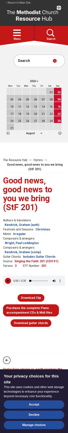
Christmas (43, 229)
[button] (17, 33)
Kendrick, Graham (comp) (23, 252)
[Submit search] (55, 61)
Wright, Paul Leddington (22, 243)
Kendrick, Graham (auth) (22, 225)
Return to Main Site (19, 2)
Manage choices (34, 425)
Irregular (19, 234)
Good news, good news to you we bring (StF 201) (35, 167)
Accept (34, 404)
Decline (34, 414)
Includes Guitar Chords (39, 256)
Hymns (38, 160)
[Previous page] (7, 360)
